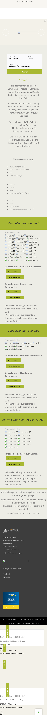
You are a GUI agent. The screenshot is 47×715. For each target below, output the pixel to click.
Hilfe (4, 647)
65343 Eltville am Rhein (10, 547)
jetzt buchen (12, 271)
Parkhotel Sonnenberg (9, 537)
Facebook (6, 574)
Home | (19, 2)
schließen (7, 632)
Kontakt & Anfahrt (27, 2)
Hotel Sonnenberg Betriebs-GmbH (13, 540)
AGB (20, 619)
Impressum (5, 619)
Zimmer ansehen (14, 277)
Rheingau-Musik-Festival (12, 568)
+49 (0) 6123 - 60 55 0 (11, 550)
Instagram (6, 577)
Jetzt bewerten (11, 607)
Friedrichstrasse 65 (8, 544)
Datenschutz (14, 619)
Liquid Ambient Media (32, 623)
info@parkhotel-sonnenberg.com (13, 553)
